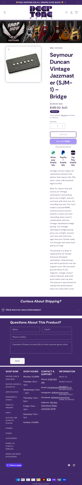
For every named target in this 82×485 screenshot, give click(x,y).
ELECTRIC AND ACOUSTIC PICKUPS (11, 420)
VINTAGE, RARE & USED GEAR (12, 377)
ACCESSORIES (11, 438)
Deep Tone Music (43, 484)
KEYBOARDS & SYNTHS (11, 398)
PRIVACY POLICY (65, 382)
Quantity (53, 122)
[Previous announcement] (4, 2)
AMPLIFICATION (12, 392)
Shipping (64, 115)
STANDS (9, 433)
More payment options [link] (63, 147)
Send (17, 361)
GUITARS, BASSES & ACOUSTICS (13, 385)
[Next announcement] (77, 2)
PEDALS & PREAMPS (9, 406)
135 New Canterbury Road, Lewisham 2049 (49, 405)
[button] (4, 12)
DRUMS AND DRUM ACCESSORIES (13, 455)
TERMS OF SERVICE (66, 400)
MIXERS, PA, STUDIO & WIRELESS (10, 446)
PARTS (8, 413)
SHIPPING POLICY (66, 394)
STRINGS (9, 428)
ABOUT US (63, 377)
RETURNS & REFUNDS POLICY (66, 388)
